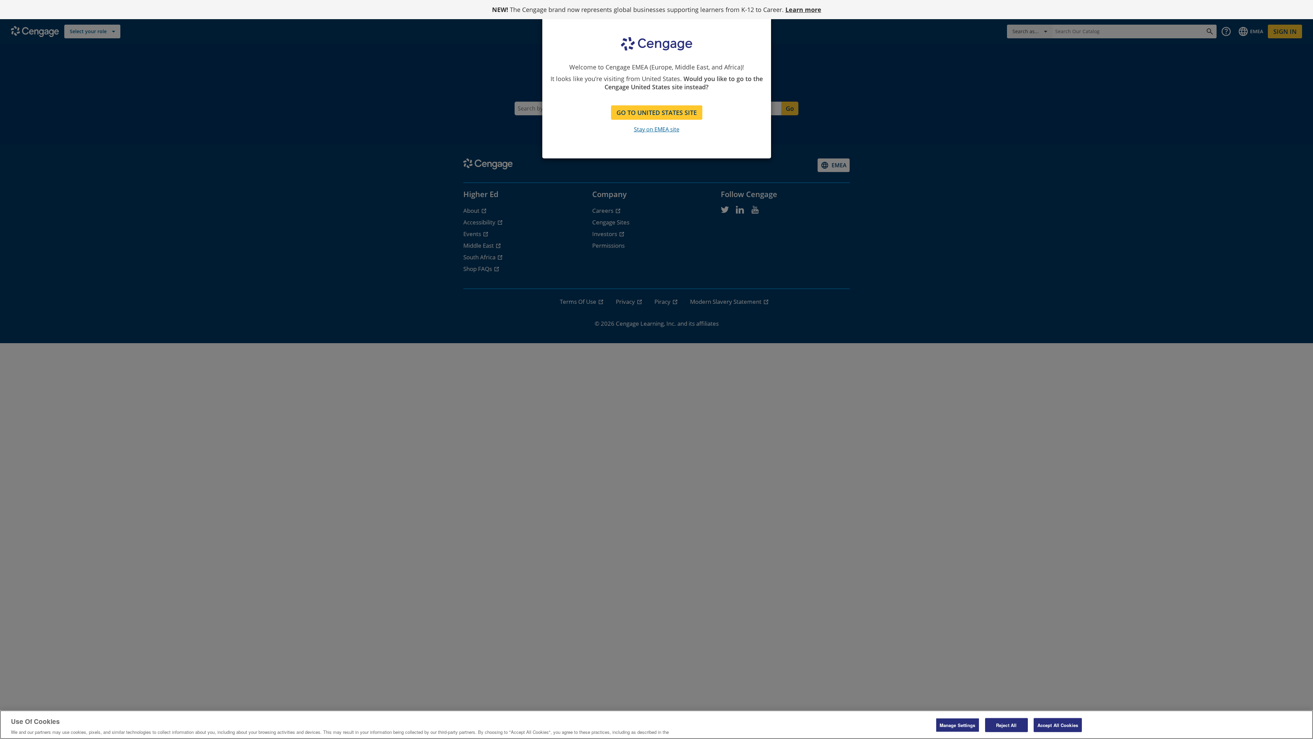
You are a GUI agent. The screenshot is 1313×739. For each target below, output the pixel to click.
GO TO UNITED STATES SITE (656, 112)
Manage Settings (958, 725)
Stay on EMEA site (656, 129)
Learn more (803, 9)
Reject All (1006, 725)
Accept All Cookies (1057, 725)
